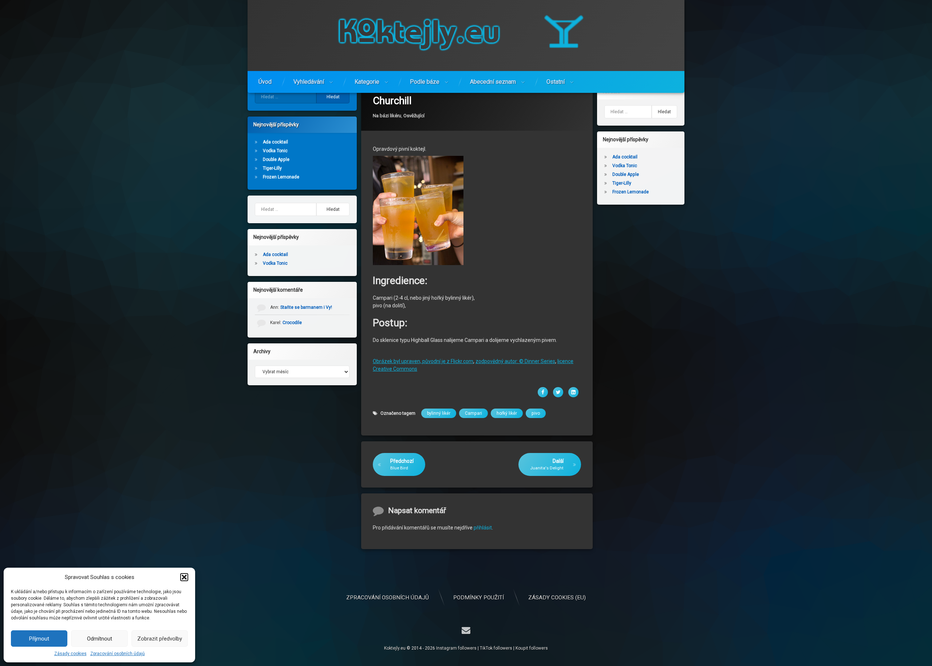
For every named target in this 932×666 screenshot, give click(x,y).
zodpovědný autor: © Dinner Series (515, 361)
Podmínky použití (478, 597)
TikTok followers (496, 648)
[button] (184, 577)
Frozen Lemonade (281, 177)
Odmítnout (99, 638)
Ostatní (555, 81)
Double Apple (276, 159)
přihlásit (483, 528)
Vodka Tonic (275, 150)
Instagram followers (456, 648)
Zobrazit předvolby (159, 638)
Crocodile (292, 322)
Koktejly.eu (395, 648)
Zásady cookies (70, 653)
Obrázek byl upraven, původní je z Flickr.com (423, 361)
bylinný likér (438, 413)
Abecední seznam (493, 81)
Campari (473, 413)
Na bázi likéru (387, 115)
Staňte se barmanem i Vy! (306, 307)
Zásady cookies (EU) (557, 597)
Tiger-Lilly (272, 168)
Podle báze (424, 81)
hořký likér (507, 413)
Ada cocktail (275, 142)
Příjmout (39, 638)
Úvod (265, 81)
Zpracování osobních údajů (117, 653)
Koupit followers (532, 648)
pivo (536, 413)
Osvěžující (413, 115)
